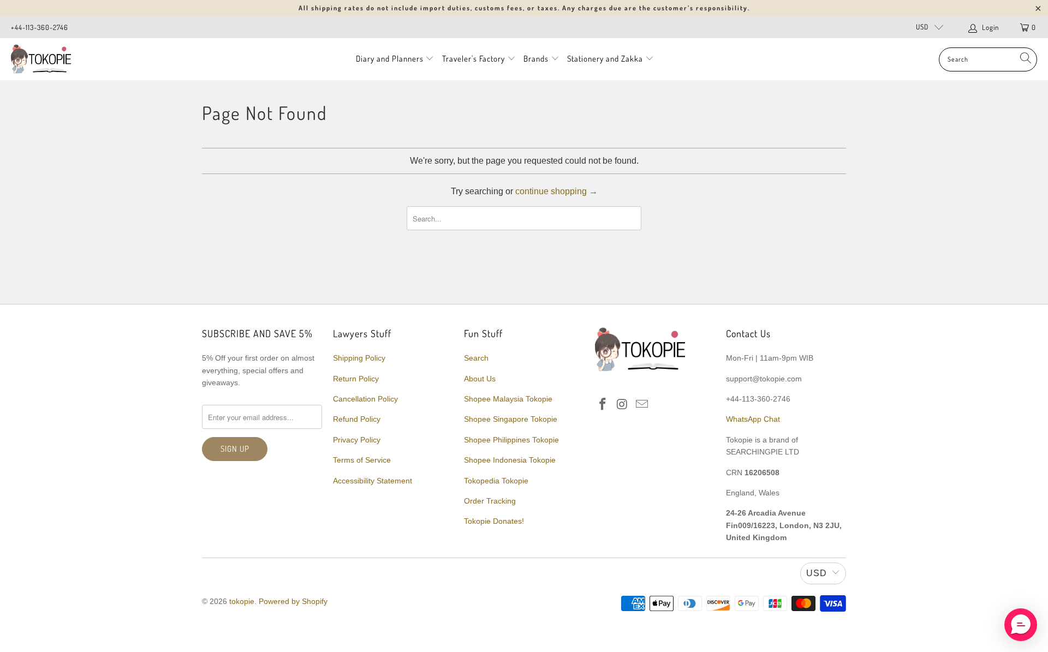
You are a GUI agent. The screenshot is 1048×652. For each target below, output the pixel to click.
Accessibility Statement (372, 480)
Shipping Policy (359, 358)
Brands (536, 58)
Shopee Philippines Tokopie (511, 439)
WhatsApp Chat (753, 419)
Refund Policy (356, 419)
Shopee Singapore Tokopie (510, 419)
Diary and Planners (390, 58)
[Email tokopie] (642, 405)
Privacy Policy (356, 439)
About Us (480, 378)
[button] (1020, 624)
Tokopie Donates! (494, 521)
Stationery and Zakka (605, 58)
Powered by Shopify (293, 601)
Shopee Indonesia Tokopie (510, 460)
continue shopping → (556, 191)
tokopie (241, 601)
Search (476, 358)
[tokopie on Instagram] (623, 405)
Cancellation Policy (365, 398)
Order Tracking (490, 501)
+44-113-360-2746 (39, 27)
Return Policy (356, 378)
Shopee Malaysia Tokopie (508, 398)
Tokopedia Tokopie (496, 480)
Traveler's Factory (474, 58)
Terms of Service (362, 460)
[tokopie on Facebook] (603, 405)
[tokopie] (41, 59)
